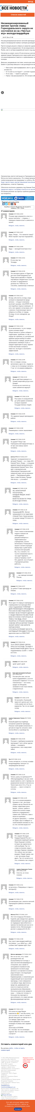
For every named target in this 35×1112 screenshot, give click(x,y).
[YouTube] (5, 1)
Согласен (18, 1109)
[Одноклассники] (9, 204)
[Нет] (33, 1106)
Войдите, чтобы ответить (16, 225)
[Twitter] (6, 204)
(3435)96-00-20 (5, 1085)
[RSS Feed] (2, 1)
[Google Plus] (15, 204)
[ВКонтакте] (3, 204)
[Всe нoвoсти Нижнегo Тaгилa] (14, 12)
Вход (30, 2)
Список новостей (18, 15)
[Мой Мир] (12, 204)
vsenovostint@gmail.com (8, 1087)
